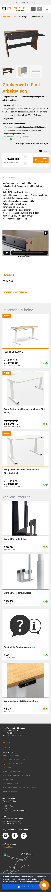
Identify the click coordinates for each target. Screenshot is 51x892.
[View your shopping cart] (39, 9)
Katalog (15, 17)
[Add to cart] (44, 363)
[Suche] (34, 9)
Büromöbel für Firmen (10, 783)
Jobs (4, 745)
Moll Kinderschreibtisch (11, 771)
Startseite (6, 17)
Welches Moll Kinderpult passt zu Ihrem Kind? (19, 787)
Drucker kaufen (8, 779)
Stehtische (6, 768)
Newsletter (6, 743)
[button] (25, 156)
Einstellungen (26, 887)
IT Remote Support (9, 791)
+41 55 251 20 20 (15, 735)
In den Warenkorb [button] (43, 160)
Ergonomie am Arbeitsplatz (12, 764)
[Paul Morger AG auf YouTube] (6, 838)
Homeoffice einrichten (10, 756)
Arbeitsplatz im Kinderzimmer (13, 760)
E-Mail (4, 738)
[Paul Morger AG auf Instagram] (25, 838)
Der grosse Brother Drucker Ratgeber (16, 775)
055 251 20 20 (28, 2)
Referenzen (6, 747)
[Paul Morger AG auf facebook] (16, 838)
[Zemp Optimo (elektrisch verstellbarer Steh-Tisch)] (44, 424)
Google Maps (7, 847)
